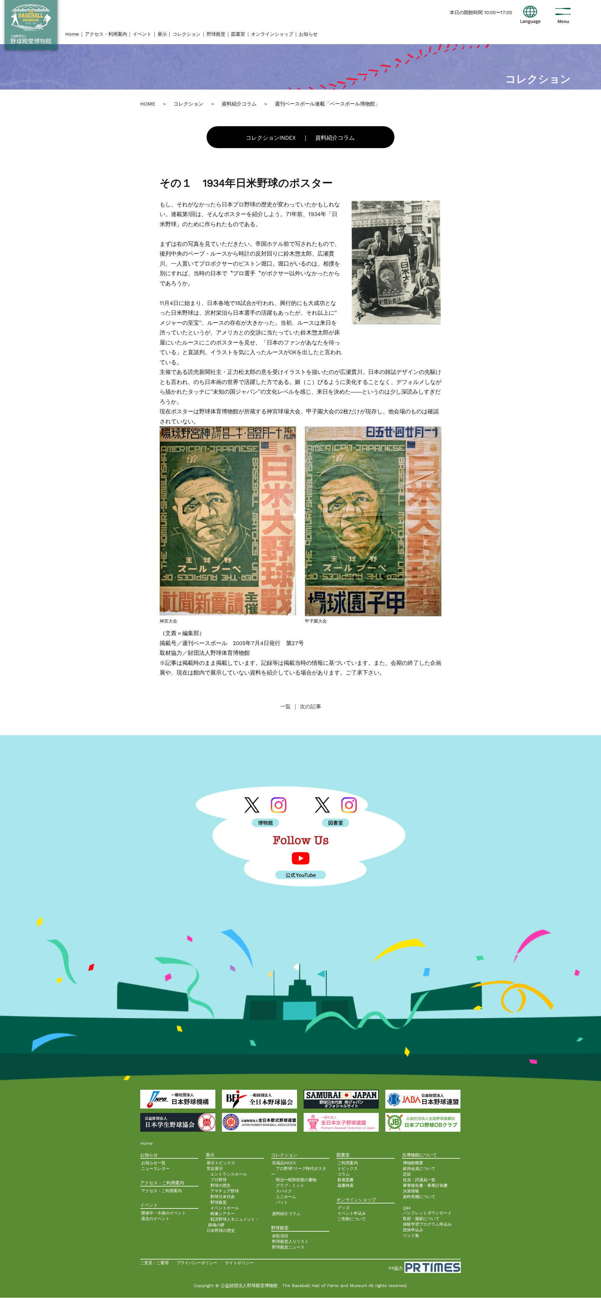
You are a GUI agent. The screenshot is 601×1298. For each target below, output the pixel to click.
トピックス (347, 1168)
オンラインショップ (272, 34)
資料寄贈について (419, 1196)
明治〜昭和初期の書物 (296, 1179)
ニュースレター (155, 1168)
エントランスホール (228, 1174)
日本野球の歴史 (221, 1230)
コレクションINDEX (271, 138)
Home (72, 34)
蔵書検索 (345, 1185)
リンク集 (411, 1235)
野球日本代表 (222, 1196)
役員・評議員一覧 (419, 1179)
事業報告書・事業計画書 (425, 1185)
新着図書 (345, 1179)
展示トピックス (221, 1163)
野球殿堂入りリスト (290, 1241)
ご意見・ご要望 (154, 1262)
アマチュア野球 (224, 1191)
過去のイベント (155, 1218)
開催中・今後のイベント (163, 1213)
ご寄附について (351, 1219)
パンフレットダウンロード (427, 1213)
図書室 (238, 34)
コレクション (186, 34)
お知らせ (308, 34)
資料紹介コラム (335, 138)
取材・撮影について (421, 1218)
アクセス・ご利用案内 (161, 1190)
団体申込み (413, 1230)
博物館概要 (413, 1163)
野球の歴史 (220, 1185)
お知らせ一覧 (153, 1163)
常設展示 (215, 1168)
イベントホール (224, 1208)
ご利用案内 (347, 1163)
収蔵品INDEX (284, 1163)
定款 (407, 1174)
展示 (162, 34)
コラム (343, 1174)
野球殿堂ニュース (288, 1247)
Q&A (407, 1208)
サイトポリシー (239, 1262)
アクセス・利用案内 (106, 34)
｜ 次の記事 (307, 706)
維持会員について (419, 1168)
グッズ (343, 1207)
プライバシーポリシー (197, 1262)
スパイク (284, 1191)
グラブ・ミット (290, 1185)
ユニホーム (286, 1196)
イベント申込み (351, 1213)
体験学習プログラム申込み (427, 1224)
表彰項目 (280, 1235)
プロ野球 (218, 1179)
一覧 (286, 706)
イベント (142, 34)
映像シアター (222, 1213)
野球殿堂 (216, 34)
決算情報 (411, 1191)
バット (282, 1202)
